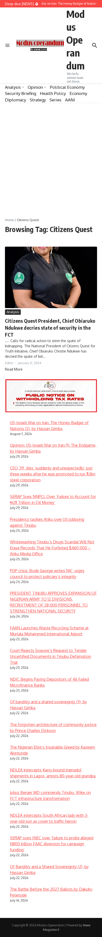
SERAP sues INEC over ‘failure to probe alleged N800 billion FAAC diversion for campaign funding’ (51, 843)
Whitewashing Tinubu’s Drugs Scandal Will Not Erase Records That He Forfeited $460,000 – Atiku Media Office (52, 547)
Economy (78, 93)
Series (55, 99)
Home (9, 220)
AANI (70, 99)
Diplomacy (15, 99)
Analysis (13, 87)
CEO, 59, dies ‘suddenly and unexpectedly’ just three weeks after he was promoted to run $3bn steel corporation (52, 474)
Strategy (38, 99)
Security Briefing (20, 93)
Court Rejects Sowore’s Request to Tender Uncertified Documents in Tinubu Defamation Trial (50, 656)
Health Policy (53, 93)
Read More (14, 369)
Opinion (35, 87)
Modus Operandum (75, 40)
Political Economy (67, 87)
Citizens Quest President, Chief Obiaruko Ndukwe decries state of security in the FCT (50, 328)
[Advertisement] (51, 157)
